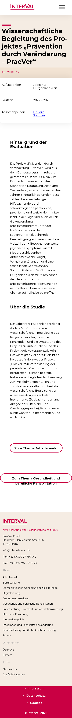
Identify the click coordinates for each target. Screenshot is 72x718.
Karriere (7, 655)
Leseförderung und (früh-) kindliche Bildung (29, 630)
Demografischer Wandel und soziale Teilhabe (30, 587)
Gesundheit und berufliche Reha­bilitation (28, 603)
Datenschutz (36, 695)
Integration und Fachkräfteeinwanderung (28, 624)
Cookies (36, 703)
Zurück (12, 72)
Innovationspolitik (13, 619)
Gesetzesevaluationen (16, 598)
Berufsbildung (11, 582)
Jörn (41, 112)
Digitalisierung (11, 593)
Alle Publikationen (14, 674)
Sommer (39, 115)
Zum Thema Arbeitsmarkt (36, 448)
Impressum (36, 688)
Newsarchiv (10, 669)
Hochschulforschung (15, 614)
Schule (7, 635)
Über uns (8, 649)
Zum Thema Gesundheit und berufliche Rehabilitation (36, 480)
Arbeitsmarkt (11, 577)
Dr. (35, 112)
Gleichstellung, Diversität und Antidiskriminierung (33, 609)
